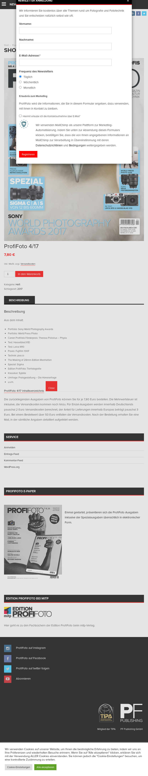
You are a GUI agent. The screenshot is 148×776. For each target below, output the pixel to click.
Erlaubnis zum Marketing (33, 96)
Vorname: (25, 24)
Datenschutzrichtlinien (49, 145)
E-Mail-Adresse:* (29, 55)
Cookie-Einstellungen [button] (18, 767)
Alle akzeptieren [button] (45, 767)
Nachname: (26, 40)
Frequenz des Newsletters (36, 71)
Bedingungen (77, 145)
